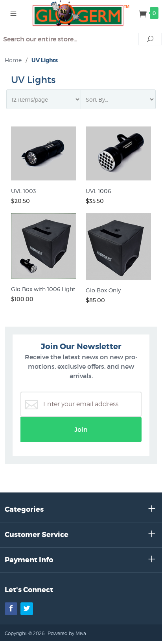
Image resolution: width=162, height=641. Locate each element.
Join (81, 429)
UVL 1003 (23, 191)
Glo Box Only (103, 290)
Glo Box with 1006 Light (43, 289)
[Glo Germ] (81, 13)
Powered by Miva (67, 633)
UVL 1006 (98, 191)
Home (13, 60)
